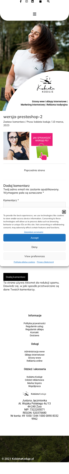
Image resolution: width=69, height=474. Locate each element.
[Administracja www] (34, 351)
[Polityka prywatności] (34, 323)
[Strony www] (34, 357)
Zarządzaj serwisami (33, 232)
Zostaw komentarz (14, 121)
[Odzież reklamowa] (34, 379)
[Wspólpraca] (34, 386)
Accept (35, 237)
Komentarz (11, 200)
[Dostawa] (34, 335)
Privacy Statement (45, 262)
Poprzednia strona (34, 170)
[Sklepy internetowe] (34, 354)
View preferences (34, 256)
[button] (64, 212)
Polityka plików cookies (24, 262)
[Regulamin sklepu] (34, 329)
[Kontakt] (34, 332)
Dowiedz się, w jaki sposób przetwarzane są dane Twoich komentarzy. (31, 287)
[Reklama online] (34, 360)
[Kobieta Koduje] (34, 376)
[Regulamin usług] (34, 326)
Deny (34, 247)
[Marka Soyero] (34, 383)
